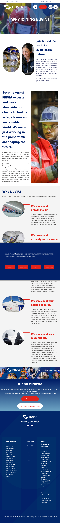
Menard (43, 477)
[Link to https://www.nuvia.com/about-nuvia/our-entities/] (50, 7)
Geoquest (43, 479)
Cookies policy (44, 516)
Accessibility (31, 517)
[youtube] (53, 1)
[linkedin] (50, 1)
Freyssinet (44, 481)
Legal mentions (38, 516)
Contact (27, 516)
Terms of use (50, 516)
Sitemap (32, 516)
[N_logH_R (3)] (13, 4)
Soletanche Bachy (46, 475)
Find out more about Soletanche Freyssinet (46, 500)
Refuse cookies (23, 267)
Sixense (45, 483)
